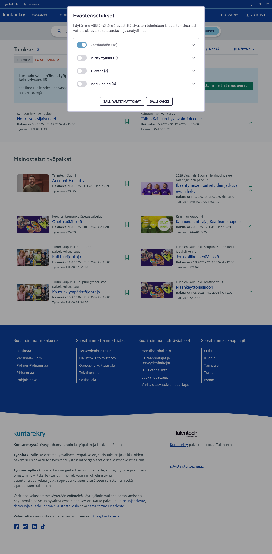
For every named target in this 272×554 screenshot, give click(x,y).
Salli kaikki (159, 101)
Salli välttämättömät (122, 101)
